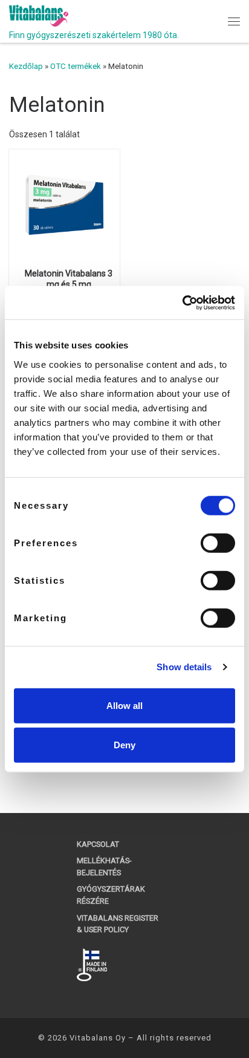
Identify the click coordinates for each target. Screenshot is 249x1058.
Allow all (124, 705)
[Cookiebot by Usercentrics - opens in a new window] (182, 302)
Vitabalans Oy (98, 1037)
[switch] (218, 542)
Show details (184, 667)
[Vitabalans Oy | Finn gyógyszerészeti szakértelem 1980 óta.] (38, 14)
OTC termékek (75, 66)
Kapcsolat (98, 844)
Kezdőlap (26, 66)
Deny (124, 745)
